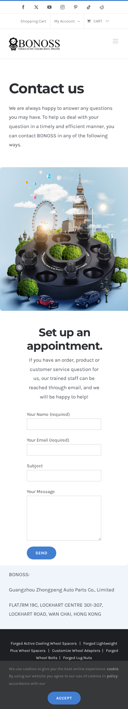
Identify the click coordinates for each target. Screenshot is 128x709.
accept (64, 698)
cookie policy (112, 672)
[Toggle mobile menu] (116, 41)
